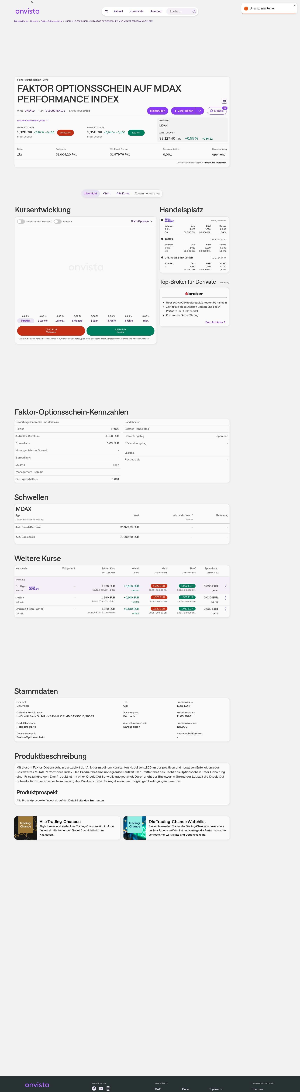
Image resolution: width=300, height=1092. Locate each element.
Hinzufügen (157, 111)
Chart (107, 193)
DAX (158, 1089)
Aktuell (118, 11)
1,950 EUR (187, 585)
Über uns (257, 1089)
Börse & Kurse (21, 21)
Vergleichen (185, 111)
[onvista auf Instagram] (108, 1089)
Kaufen (136, 132)
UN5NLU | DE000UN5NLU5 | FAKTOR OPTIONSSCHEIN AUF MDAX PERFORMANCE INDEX (109, 21)
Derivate (34, 21)
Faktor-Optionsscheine (52, 21)
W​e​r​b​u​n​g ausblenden (152, 47)
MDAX (163, 125)
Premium (156, 11)
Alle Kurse (123, 193)
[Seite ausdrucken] (224, 101)
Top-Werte (215, 1089)
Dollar (186, 1089)
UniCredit (84, 110)
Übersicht (90, 193)
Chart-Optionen (140, 221)
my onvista (137, 11)
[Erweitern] (200, 111)
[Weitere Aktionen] (225, 586)
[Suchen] (194, 11)
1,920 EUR (159, 585)
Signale (219, 111)
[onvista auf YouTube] (101, 1089)
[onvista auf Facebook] (94, 1089)
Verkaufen (65, 132)
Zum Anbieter (214, 322)
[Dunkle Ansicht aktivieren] (32, 1)
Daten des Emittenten (215, 162)
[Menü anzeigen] (106, 11)
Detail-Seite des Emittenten (86, 800)
